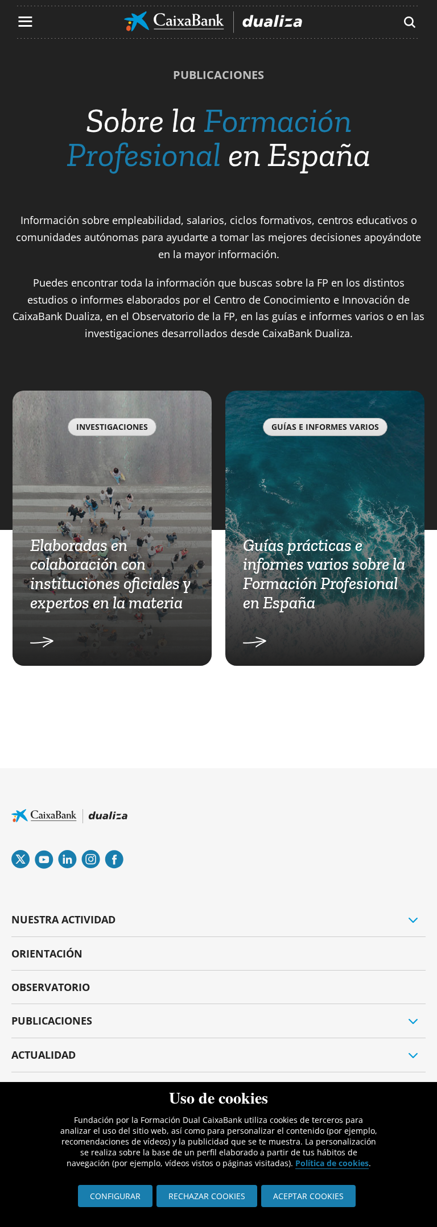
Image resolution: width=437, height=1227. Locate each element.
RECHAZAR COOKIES (206, 1196)
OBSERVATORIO (50, 987)
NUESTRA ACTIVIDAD (63, 919)
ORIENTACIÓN (47, 953)
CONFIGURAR (115, 1196)
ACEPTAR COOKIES (308, 1196)
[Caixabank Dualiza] (213, 22)
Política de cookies (332, 1163)
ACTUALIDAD (43, 1055)
